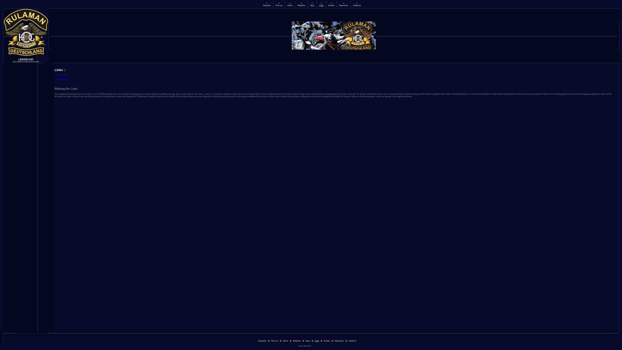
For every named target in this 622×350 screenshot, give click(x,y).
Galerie (290, 5)
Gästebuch (357, 5)
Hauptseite (267, 5)
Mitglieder (301, 5)
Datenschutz (343, 5)
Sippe (312, 5)
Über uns (279, 5)
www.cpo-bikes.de (62, 79)
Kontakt (331, 5)
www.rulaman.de (61, 74)
